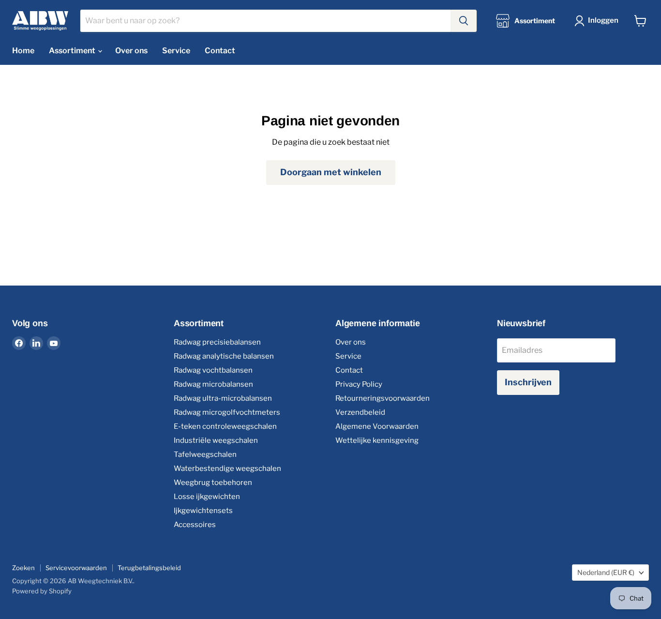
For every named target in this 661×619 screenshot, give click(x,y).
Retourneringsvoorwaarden (382, 398)
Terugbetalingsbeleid (149, 568)
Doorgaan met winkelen (330, 172)
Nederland (605, 572)
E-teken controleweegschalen (225, 426)
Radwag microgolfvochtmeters (227, 412)
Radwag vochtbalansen (213, 370)
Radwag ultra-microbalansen (223, 398)
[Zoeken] (464, 21)
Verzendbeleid (360, 412)
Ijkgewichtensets (203, 510)
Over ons (131, 50)
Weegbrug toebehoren (213, 482)
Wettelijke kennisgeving (377, 440)
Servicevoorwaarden (76, 568)
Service (176, 50)
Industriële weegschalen (216, 440)
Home (23, 50)
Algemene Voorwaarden (377, 426)
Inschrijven (528, 382)
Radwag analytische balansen (224, 356)
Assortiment (73, 50)
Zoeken (23, 568)
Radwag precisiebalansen (217, 342)
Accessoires (195, 524)
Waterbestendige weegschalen (227, 468)
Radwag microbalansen (213, 384)
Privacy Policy (358, 384)
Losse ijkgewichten (207, 496)
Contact (220, 50)
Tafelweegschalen (205, 454)
